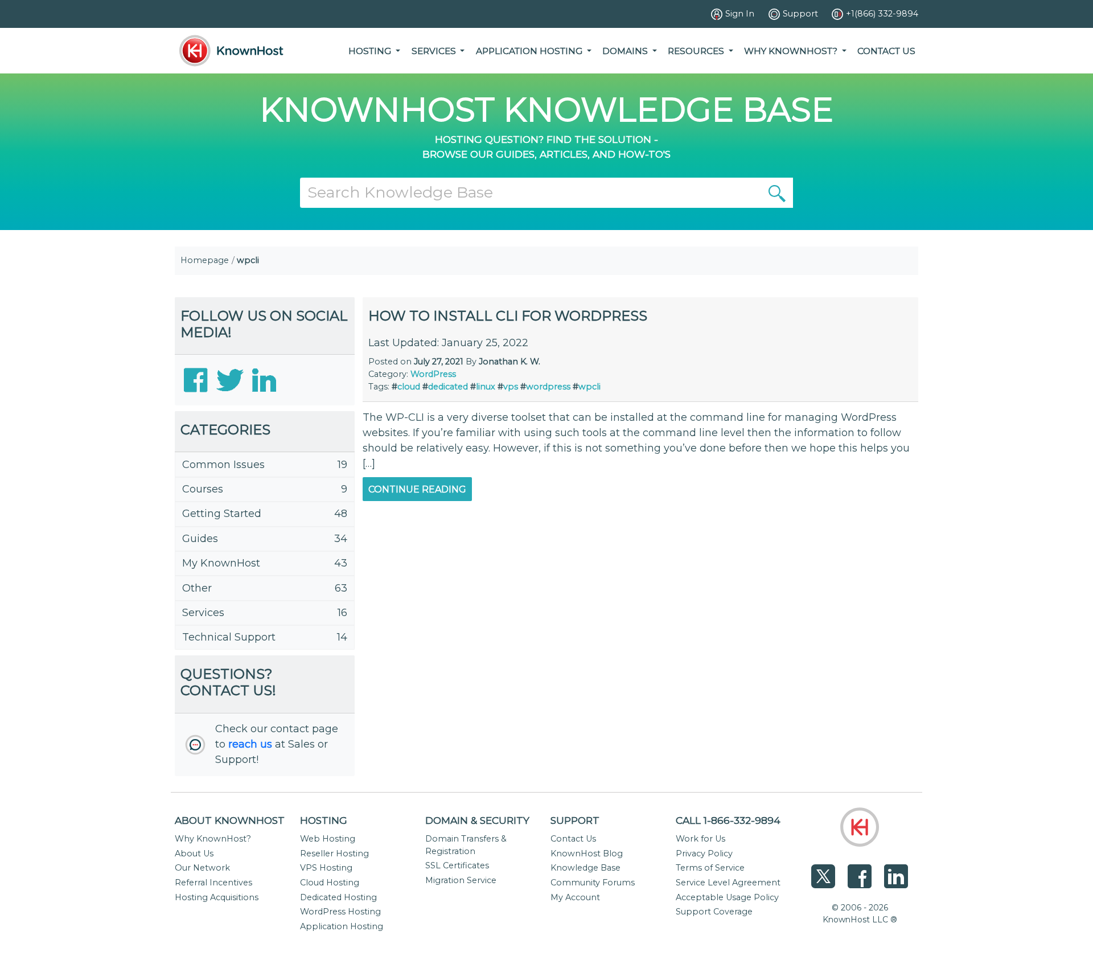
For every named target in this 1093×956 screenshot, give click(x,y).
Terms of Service (710, 868)
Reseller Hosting (334, 853)
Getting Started (221, 513)
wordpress (548, 386)
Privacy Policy (704, 853)
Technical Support (229, 637)
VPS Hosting (326, 868)
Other (197, 588)
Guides (200, 538)
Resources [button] (697, 51)
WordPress (433, 374)
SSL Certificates (457, 865)
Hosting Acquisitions (216, 897)
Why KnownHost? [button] (792, 51)
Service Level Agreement (728, 882)
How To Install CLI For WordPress (507, 315)
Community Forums (592, 882)
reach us (250, 744)
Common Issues (223, 464)
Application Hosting (341, 926)
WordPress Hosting (340, 911)
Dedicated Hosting (338, 897)
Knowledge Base (585, 868)
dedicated (448, 386)
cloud (408, 386)
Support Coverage (714, 911)
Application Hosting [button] (530, 51)
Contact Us (886, 51)
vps (510, 386)
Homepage (204, 260)
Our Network (202, 868)
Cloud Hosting (329, 882)
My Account (575, 897)
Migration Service (460, 880)
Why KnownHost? (213, 839)
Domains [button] (626, 51)
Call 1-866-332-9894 (728, 820)
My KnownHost (221, 563)
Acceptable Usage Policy (727, 897)
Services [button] (435, 51)
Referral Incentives (213, 882)
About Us (194, 853)
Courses (202, 489)
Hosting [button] (370, 51)
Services (203, 612)
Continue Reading (417, 489)
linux (485, 386)
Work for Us (700, 839)
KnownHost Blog (586, 853)
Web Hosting (327, 839)
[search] (777, 192)
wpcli (589, 386)
